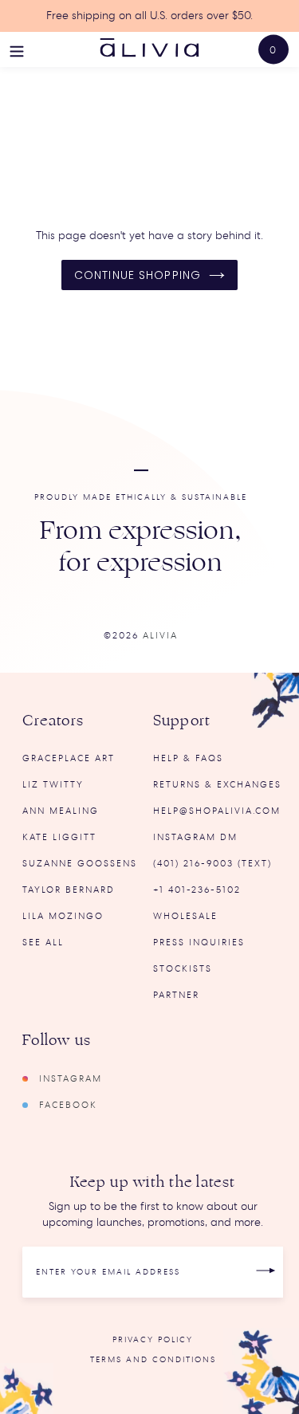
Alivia (160, 635)
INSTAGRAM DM (195, 837)
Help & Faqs (188, 758)
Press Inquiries (199, 942)
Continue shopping (137, 275)
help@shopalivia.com (217, 811)
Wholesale (185, 916)
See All (43, 942)
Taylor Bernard (68, 890)
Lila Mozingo (63, 916)
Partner (176, 995)
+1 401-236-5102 (197, 890)
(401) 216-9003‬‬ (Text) (212, 863)
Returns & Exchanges (217, 784)
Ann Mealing (60, 811)
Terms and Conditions (153, 1360)
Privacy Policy (152, 1340)
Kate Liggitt (59, 837)
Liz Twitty (53, 784)
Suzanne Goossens (79, 863)
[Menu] (16, 49)
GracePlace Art (68, 758)
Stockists (182, 968)
